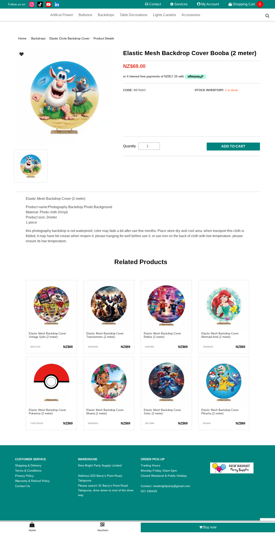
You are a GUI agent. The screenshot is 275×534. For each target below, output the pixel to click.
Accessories (178, 15)
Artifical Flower (73, 15)
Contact (155, 4)
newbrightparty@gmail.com (171, 486)
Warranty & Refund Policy (32, 481)
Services (180, 4)
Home (22, 38)
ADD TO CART (233, 146)
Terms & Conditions (28, 470)
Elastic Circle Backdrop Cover (69, 38)
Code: (128, 90)
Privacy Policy (24, 475)
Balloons (92, 15)
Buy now (209, 527)
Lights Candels (157, 15)
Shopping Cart (246, 4)
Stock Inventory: (210, 90)
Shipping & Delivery (28, 465)
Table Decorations (132, 15)
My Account (210, 4)
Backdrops (109, 15)
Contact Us (22, 486)
